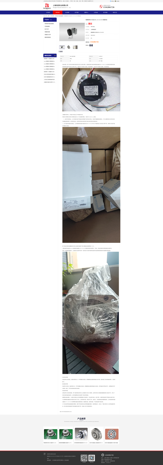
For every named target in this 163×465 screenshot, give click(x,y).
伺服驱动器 (47, 31)
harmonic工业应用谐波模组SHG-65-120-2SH (113, 442)
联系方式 (115, 12)
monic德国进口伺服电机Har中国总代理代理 (50, 63)
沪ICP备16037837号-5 (60, 456)
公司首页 (48, 12)
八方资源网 (54, 460)
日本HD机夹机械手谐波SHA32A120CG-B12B (50, 74)
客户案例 (105, 12)
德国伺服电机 (48, 37)
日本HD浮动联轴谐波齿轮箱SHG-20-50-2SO (98, 442)
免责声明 (58, 460)
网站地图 (67, 460)
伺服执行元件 (48, 34)
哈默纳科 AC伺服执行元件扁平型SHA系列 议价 (50, 58)
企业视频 (67, 12)
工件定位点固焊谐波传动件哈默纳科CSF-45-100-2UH (50, 79)
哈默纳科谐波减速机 (59, 15)
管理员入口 (62, 460)
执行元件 (47, 29)
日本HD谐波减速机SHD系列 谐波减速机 (67, 442)
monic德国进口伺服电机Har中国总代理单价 (50, 61)
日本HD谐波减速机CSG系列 (81, 442)
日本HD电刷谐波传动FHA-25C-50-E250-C (50, 76)
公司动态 (96, 12)
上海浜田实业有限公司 (68, 456)
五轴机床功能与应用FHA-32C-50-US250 (50, 82)
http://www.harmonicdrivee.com (66, 411)
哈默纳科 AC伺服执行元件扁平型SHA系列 (50, 71)
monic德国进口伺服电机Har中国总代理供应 (50, 69)
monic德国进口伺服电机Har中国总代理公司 (50, 66)
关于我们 (77, 12)
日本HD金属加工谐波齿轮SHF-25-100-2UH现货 (53, 442)
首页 (49, 15)
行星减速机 (47, 26)
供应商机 (58, 12)
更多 (55, 55)
